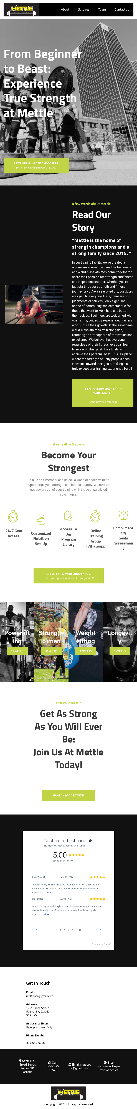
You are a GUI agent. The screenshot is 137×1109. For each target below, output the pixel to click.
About (65, 9)
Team (102, 9)
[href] (88, 1007)
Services (83, 9)
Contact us (122, 9)
